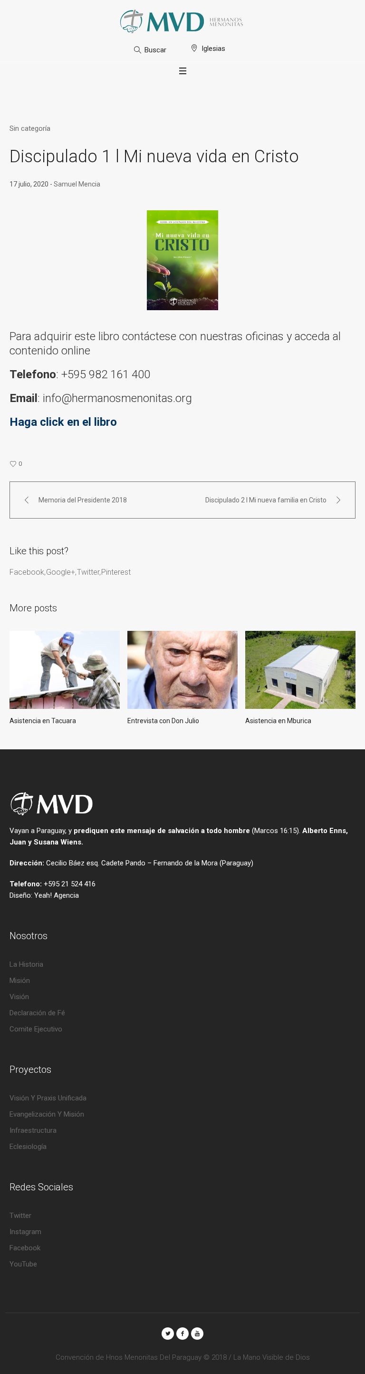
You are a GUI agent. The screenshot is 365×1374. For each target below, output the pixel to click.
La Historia (26, 964)
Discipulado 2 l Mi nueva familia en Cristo (266, 500)
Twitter (88, 572)
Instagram (25, 1231)
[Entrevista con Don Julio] (182, 670)
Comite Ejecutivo (36, 1029)
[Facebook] (182, 1333)
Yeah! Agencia (56, 895)
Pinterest (116, 572)
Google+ (60, 572)
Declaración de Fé (37, 1013)
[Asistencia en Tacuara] (65, 670)
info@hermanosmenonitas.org (119, 398)
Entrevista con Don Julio (163, 721)
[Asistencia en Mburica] (300, 670)
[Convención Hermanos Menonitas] (182, 21)
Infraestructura (33, 1130)
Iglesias (213, 48)
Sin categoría (30, 128)
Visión (19, 996)
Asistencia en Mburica (278, 721)
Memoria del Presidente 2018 (82, 500)
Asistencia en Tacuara (43, 721)
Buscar (155, 50)
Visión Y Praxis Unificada (48, 1098)
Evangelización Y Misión (47, 1114)
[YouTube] (197, 1333)
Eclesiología (28, 1146)
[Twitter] (168, 1333)
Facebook (27, 572)
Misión (20, 980)
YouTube (23, 1264)
